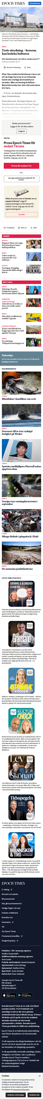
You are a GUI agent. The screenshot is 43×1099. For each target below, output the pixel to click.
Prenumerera (35, 3)
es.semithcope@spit (10, 362)
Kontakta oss (7, 917)
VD (3, 927)
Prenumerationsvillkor (11, 936)
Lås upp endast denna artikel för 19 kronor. (21, 179)
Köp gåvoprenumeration (12, 903)
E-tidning (5, 889)
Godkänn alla (34, 1095)
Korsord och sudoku (10, 894)
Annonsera (6, 922)
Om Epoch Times (9, 931)
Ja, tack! (21, 214)
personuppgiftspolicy (21, 1089)
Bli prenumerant (8, 899)
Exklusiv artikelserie (10, 913)
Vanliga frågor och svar (11, 908)
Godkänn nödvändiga (15, 1095)
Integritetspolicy (8, 941)
